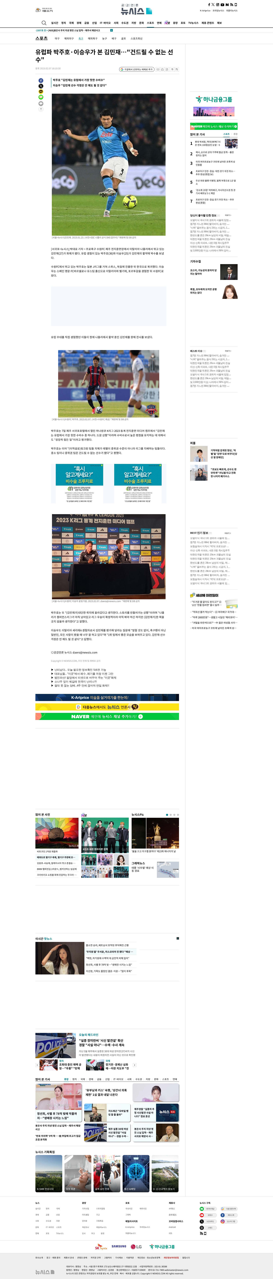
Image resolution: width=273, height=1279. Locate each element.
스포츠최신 (137, 38)
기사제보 (119, 1257)
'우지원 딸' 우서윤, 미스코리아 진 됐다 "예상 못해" (110, 951)
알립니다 (186, 1257)
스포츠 (150, 23)
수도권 (124, 23)
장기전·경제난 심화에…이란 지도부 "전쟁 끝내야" (117, 1068)
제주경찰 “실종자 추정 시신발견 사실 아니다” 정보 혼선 (144, 1112)
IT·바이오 (105, 23)
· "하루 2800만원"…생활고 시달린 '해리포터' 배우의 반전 (214, 617)
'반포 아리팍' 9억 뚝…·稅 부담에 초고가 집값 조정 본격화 (58, 1137)
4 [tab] (178, 815)
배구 (114, 38)
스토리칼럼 (100, 1208)
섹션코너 (85, 1227)
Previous (37, 1065)
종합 (66, 1079)
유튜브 (210, 1215)
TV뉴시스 (193, 23)
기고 (98, 1214)
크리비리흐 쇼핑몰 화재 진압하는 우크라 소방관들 (58, 874)
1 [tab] (167, 815)
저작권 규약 (96, 1257)
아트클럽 (85, 1214)
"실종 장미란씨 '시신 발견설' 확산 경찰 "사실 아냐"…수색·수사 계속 (101, 1042)
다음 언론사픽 (231, 1208)
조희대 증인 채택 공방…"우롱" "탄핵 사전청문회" (70, 1068)
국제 (71, 23)
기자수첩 (195, 261)
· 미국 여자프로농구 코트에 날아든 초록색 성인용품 (214, 628)
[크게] (176, 69)
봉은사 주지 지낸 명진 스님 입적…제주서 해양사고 (57, 1127)
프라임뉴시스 (218, 10)
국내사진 (128, 1208)
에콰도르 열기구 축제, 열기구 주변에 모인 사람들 (58, 857)
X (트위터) (210, 1221)
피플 (193, 443)
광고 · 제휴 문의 (53, 1257)
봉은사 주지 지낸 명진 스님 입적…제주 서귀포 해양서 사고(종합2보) (143, 1132)
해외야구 (69, 38)
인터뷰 (84, 1220)
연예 (159, 23)
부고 (93, 1233)
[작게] (172, 69)
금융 (86, 23)
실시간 (54, 23)
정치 (63, 23)
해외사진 (143, 1208)
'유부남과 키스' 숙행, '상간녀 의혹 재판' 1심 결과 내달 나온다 (106, 1092)
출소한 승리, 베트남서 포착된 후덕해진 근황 (107, 945)
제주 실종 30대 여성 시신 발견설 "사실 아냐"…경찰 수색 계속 (118, 1132)
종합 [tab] (236, 134)
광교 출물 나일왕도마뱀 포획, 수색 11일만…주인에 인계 (66, 30)
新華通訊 (172, 1214)
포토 (183, 23)
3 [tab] (174, 815)
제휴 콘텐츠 (208, 23)
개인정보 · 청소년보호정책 (148, 1257)
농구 (104, 38)
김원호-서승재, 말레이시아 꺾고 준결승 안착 (57, 863)
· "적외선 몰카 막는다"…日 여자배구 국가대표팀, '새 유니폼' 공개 (214, 612)
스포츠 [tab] (226, 134)
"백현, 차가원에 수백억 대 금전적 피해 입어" (108, 958)
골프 (123, 38)
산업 (94, 23)
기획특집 (99, 1220)
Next (134, 1065)
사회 (116, 23)
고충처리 (108, 1257)
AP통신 (172, 1208)
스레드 (210, 1227)
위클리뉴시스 (232, 10)
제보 (219, 23)
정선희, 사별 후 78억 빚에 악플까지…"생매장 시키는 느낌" (57, 1115)
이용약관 (130, 1257)
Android (172, 1227)
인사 (83, 1233)
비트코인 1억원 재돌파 (47, 851)
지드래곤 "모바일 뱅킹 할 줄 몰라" (118, 1112)
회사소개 (39, 1257)
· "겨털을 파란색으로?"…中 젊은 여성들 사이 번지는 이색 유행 (214, 622)
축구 (81, 38)
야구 (57, 38)
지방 (133, 23)
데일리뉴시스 (101, 1227)
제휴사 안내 (69, 1257)
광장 (175, 23)
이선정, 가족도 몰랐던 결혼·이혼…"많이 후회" (109, 971)
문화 (141, 23)
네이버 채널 (210, 1208)
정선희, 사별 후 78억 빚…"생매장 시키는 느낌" (109, 964)
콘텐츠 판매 (82, 1257)
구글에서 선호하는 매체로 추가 (138, 69)
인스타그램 (231, 1221)
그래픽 (128, 1214)
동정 (102, 1233)
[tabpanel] (155, 837)
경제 (79, 23)
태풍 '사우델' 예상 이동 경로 (143, 869)
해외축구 (92, 38)
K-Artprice (205, 10)
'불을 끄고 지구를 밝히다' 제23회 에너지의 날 (154, 851)
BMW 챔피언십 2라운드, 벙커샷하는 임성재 (57, 869)
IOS (170, 1233)
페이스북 (231, 1215)
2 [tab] (171, 815)
